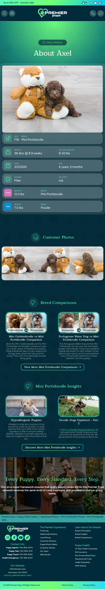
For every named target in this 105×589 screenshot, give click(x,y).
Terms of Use (67, 585)
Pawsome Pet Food (83, 559)
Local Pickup (45, 537)
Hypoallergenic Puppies (26, 420)
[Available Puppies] (12, 13)
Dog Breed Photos (50, 516)
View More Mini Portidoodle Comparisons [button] (50, 367)
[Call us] (93, 13)
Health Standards (82, 562)
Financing (44, 531)
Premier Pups (8, 516)
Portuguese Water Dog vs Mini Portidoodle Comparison (79, 338)
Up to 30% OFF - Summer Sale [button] (18, 2)
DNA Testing (80, 566)
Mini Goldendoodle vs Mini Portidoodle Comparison (26, 338)
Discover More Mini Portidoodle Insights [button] (50, 447)
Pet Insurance (81, 552)
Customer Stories (47, 548)
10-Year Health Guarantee (86, 549)
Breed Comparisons (83, 537)
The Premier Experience (53, 527)
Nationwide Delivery (48, 534)
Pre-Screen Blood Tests (85, 555)
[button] (91, 2)
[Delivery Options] (84, 2)
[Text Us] (100, 13)
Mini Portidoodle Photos (73, 516)
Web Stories (45, 554)
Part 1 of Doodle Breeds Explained (78, 429)
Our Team (44, 551)
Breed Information (83, 531)
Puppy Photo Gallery (28, 516)
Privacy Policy (89, 585)
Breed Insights (81, 534)
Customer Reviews (48, 541)
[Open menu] (4, 13)
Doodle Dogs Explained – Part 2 (78, 421)
